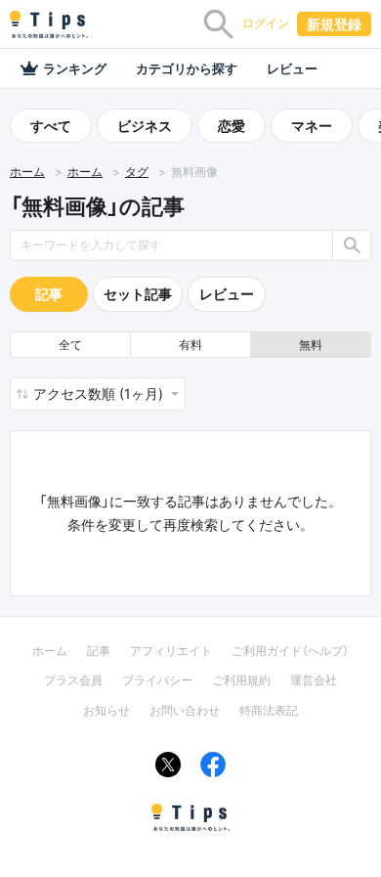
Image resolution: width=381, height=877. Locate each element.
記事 (49, 293)
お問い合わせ (184, 710)
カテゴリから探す (186, 68)
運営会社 (313, 680)
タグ (136, 172)
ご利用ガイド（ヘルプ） (290, 650)
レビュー (292, 68)
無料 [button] (310, 344)
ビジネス (144, 125)
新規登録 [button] (334, 24)
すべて (50, 125)
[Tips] (49, 24)
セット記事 (138, 293)
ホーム (27, 172)
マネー (311, 125)
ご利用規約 (241, 680)
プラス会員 (73, 680)
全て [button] (70, 344)
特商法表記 (268, 710)
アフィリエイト (171, 650)
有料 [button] (190, 344)
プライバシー (157, 680)
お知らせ (106, 710)
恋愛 (231, 125)
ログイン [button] (265, 23)
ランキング (74, 68)
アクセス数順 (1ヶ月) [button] (100, 393)
